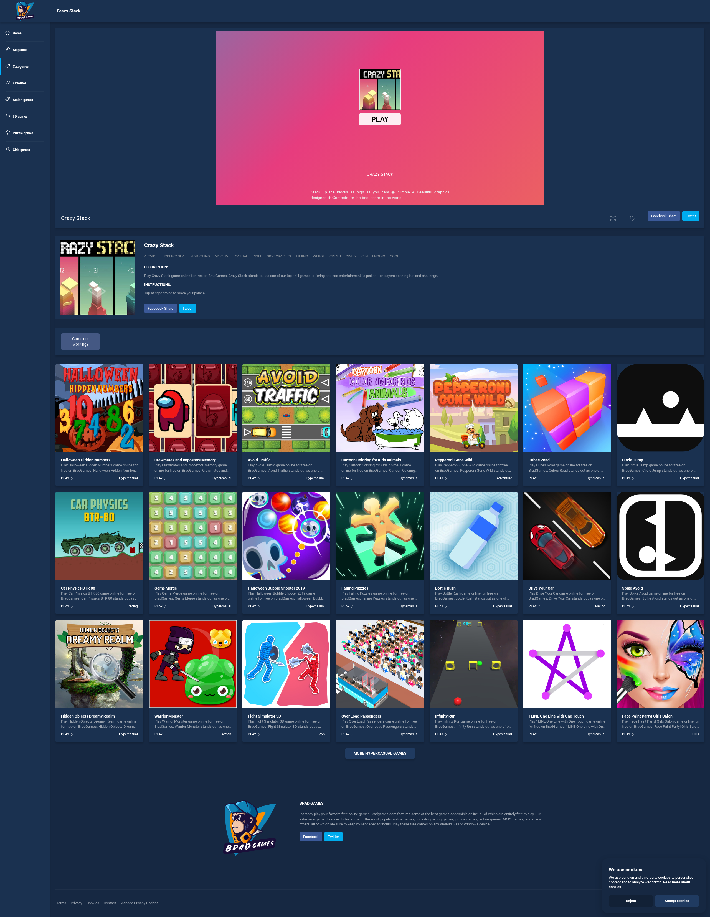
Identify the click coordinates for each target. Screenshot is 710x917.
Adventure (504, 478)
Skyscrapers (279, 256)
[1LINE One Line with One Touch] (567, 664)
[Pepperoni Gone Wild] (474, 408)
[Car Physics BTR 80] (99, 536)
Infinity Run (445, 716)
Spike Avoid (632, 588)
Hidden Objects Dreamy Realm (88, 716)
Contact (110, 903)
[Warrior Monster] (193, 664)
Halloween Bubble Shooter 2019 (276, 588)
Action (226, 734)
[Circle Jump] (660, 408)
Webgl (319, 256)
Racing (133, 606)
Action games (22, 100)
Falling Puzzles (354, 588)
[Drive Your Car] (567, 536)
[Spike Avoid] (660, 536)
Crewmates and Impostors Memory (185, 460)
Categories (20, 67)
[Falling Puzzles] (380, 536)
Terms (61, 903)
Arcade (151, 256)
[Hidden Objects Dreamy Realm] (99, 664)
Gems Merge (165, 588)
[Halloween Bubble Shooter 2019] (286, 536)
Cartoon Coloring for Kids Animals (371, 460)
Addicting (200, 256)
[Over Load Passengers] (380, 664)
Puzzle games (22, 133)
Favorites (19, 83)
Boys (321, 734)
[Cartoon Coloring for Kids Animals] (380, 408)
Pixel (257, 256)
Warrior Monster (168, 716)
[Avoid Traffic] (286, 408)
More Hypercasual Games (380, 753)
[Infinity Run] (474, 664)
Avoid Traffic (259, 460)
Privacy (76, 903)
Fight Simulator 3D (264, 716)
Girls (695, 734)
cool (394, 256)
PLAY (65, 478)
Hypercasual (174, 256)
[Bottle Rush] (474, 536)
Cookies (93, 903)
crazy (351, 256)
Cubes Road (539, 460)
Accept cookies (677, 901)
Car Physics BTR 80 (78, 588)
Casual (241, 256)
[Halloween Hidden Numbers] (99, 408)
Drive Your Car (541, 588)
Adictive (222, 256)
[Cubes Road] (567, 408)
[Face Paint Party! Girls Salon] (660, 664)
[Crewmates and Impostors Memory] (193, 408)
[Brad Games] (25, 11)
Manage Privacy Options (139, 903)
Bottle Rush (445, 588)
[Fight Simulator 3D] (286, 664)
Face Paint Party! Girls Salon (647, 716)
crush (335, 256)
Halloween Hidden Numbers (85, 460)
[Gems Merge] (193, 536)
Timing (302, 256)
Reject (631, 901)
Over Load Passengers (361, 716)
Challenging (373, 256)
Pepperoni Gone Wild (453, 460)
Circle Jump (632, 460)
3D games (19, 116)
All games (19, 50)
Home (16, 33)
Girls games (21, 150)
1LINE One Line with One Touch (556, 716)
